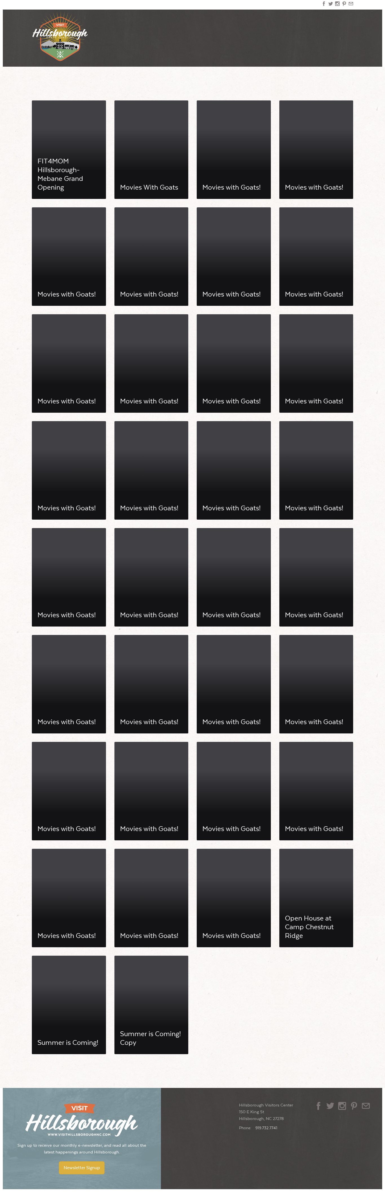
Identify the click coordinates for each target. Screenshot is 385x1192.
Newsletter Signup (82, 1167)
